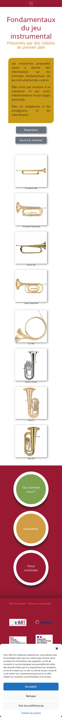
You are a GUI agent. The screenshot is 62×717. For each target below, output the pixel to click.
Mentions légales (17, 604)
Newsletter (31, 529)
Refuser (31, 696)
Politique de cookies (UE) (39, 604)
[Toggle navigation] (31, 3)
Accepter (31, 686)
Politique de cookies (31, 712)
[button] (57, 648)
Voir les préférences (31, 705)
